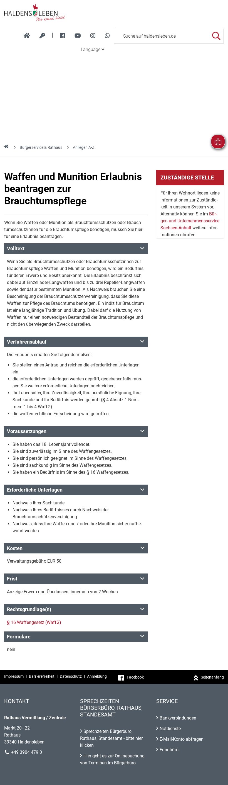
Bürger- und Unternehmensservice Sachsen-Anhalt (189, 220)
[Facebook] (62, 36)
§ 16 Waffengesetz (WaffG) (34, 622)
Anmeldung (97, 676)
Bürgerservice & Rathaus (41, 147)
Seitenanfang (212, 677)
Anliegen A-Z (83, 147)
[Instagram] (93, 36)
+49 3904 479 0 (26, 752)
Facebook (135, 677)
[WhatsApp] (107, 36)
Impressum (14, 676)
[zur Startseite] (26, 36)
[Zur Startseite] (114, 12)
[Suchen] (216, 36)
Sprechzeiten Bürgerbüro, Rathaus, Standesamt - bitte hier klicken (111, 738)
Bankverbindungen (178, 718)
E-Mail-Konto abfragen (182, 739)
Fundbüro (169, 749)
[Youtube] (77, 36)
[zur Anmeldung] (42, 36)
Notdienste (170, 728)
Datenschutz (71, 676)
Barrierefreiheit (41, 676)
